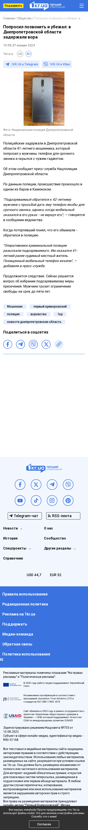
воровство (39, 314)
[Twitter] (46, 344)
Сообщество (55, 538)
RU (29, 54)
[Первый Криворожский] (47, 5)
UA (20, 54)
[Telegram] (20, 344)
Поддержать (13, 5)
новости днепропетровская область (34, 321)
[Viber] (33, 344)
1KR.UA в (24, 64)
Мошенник (15, 306)
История (10, 538)
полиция (13, 314)
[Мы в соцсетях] (20, 484)
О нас (48, 528)
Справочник (13, 558)
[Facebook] (7, 344)
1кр (60, 314)
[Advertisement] (44, 402)
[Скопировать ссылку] (58, 344)
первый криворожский (50, 306)
